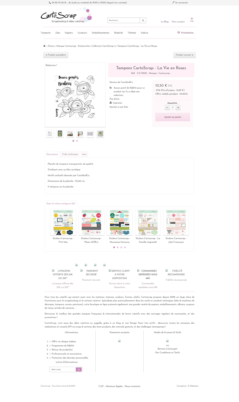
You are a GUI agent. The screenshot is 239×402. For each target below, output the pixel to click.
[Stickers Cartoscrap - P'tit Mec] (63, 222)
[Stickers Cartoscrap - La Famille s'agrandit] (148, 222)
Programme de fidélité (63, 346)
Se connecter (181, 3)
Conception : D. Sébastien (187, 386)
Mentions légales (114, 386)
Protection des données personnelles (70, 358)
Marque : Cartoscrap (159, 73)
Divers (51, 46)
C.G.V (101, 386)
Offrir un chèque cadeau (64, 342)
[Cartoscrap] (67, 8)
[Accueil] (44, 46)
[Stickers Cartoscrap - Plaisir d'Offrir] (91, 222)
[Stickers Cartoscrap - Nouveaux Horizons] (119, 222)
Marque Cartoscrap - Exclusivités (72, 46)
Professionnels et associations (67, 354)
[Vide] (192, 10)
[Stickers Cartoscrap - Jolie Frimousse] (176, 222)
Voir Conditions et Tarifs (167, 353)
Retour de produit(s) (62, 350)
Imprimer (117, 103)
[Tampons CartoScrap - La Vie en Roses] (50, 134)
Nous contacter (132, 386)
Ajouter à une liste (119, 107)
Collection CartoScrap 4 (103, 46)
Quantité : (172, 103)
